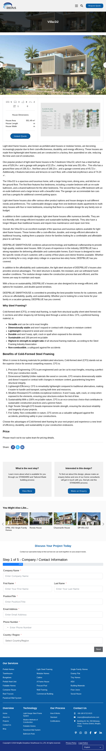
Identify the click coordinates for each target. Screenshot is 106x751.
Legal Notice (83, 743)
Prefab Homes (8, 669)
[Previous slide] (3, 524)
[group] (17, 524)
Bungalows (7, 677)
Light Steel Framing (44, 669)
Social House (76, 694)
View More (27, 491)
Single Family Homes (79, 669)
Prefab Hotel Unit (9, 682)
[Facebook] (13, 447)
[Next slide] (103, 524)
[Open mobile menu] (76, 6)
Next (98, 649)
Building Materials (78, 686)
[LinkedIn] (22, 447)
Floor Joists (75, 690)
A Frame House (43, 682)
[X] (18, 447)
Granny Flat (75, 673)
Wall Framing (42, 690)
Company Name (11, 570)
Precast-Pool (42, 686)
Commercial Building (45, 694)
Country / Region (11, 635)
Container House (9, 690)
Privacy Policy (71, 743)
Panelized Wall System (12, 698)
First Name (8, 583)
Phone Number (10, 622)
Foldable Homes (9, 686)
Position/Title (9, 596)
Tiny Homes (75, 677)
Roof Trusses (8, 694)
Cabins (39, 677)
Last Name (59, 583)
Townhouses (8, 673)
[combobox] (6, 627)
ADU (72, 682)
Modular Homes (43, 673)
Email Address (10, 609)
